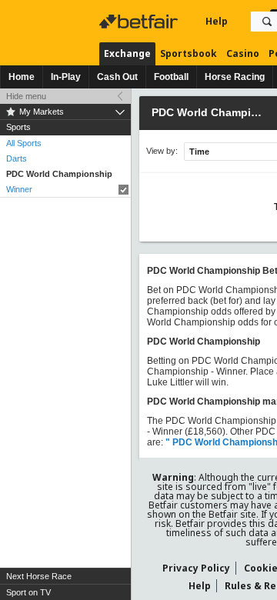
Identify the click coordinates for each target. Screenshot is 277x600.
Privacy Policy (196, 568)
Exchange (127, 53)
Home (21, 77)
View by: (162, 151)
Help (216, 21)
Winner (19, 189)
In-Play (66, 77)
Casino (242, 53)
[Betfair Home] (140, 21)
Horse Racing (235, 77)
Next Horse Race (39, 576)
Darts (16, 158)
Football (171, 77)
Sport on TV (28, 592)
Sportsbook (188, 53)
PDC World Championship (59, 173)
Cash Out (117, 77)
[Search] (267, 21)
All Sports (24, 143)
